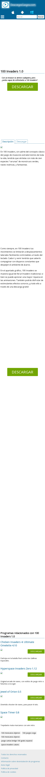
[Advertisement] (22, 44)
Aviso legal (5, 765)
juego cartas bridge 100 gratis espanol (16, 740)
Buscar (41, 17)
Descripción (7, 141)
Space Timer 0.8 (9, 712)
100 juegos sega (29, 733)
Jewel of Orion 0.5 (10, 691)
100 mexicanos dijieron (10, 733)
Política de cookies (8, 772)
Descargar (22, 86)
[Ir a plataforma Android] (22, 13)
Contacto (4, 758)
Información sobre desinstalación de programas (20, 761)
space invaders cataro (10, 744)
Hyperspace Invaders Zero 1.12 (18, 668)
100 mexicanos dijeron (10, 737)
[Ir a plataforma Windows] (32, 13)
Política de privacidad (9, 768)
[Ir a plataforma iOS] (13, 13)
